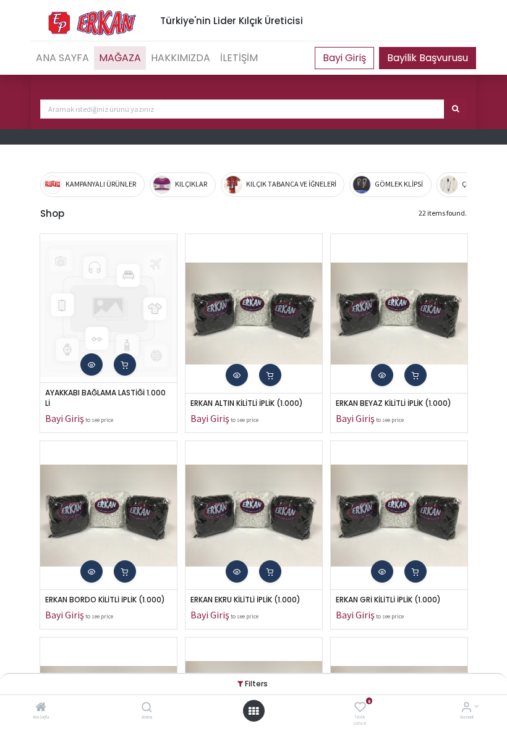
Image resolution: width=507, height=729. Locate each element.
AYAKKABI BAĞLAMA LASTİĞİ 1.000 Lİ (106, 398)
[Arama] (147, 708)
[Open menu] (253, 711)
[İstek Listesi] (360, 708)
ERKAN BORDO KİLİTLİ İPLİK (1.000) (105, 600)
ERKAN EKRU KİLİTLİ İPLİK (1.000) (245, 600)
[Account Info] (466, 708)
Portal (344, 58)
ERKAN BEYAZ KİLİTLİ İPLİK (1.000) (393, 403)
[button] (91, 364)
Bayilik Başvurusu (427, 58)
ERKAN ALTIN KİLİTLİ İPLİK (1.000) (246, 403)
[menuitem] (62, 58)
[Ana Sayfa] (40, 708)
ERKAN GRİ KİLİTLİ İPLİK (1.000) (388, 600)
